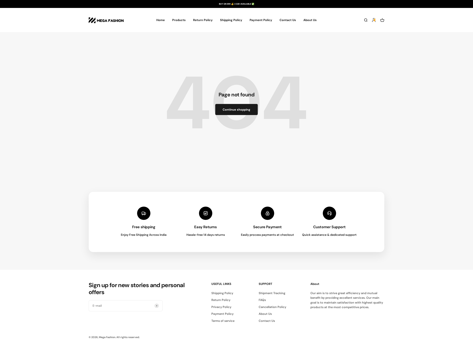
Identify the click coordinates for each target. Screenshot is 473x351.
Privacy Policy (221, 307)
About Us (310, 20)
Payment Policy (261, 20)
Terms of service (222, 321)
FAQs (262, 300)
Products (179, 20)
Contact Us (288, 20)
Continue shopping (236, 110)
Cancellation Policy (272, 307)
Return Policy (203, 20)
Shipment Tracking (272, 293)
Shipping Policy (231, 20)
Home (160, 20)
